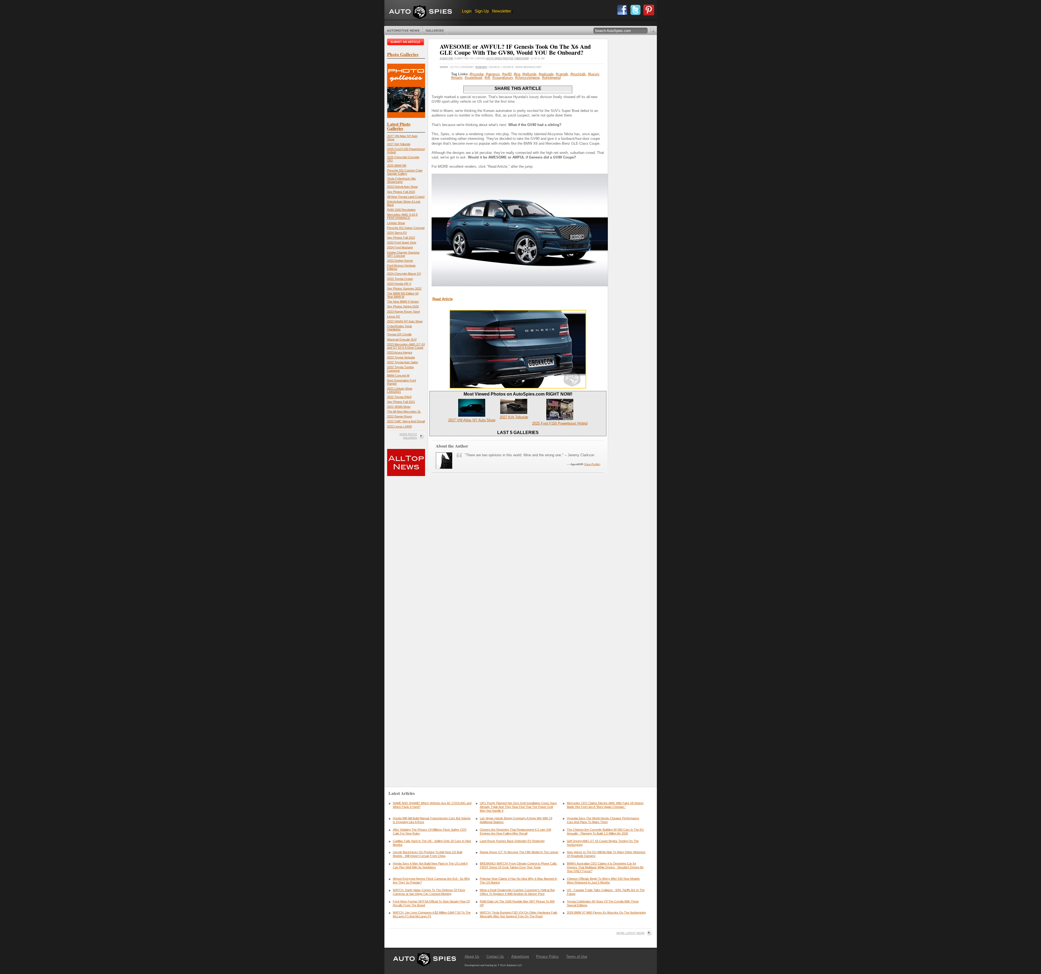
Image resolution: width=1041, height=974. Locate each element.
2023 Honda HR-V (399, 283)
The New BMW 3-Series (403, 301)
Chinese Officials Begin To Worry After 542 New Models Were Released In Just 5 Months (603, 880)
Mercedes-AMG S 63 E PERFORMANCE (402, 216)
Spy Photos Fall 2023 (401, 191)
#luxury (593, 74)
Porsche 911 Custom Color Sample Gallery (405, 172)
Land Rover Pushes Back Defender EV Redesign (512, 841)
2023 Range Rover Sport (403, 311)
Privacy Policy (547, 956)
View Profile (592, 464)
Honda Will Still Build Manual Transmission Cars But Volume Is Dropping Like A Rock (432, 820)
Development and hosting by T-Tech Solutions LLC (493, 965)
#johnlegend (551, 78)
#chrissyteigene (527, 78)
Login (466, 11)
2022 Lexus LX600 (399, 426)
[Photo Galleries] (406, 117)
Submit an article (406, 42)
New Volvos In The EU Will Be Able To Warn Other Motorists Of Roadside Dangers (606, 853)
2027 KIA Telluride (398, 144)
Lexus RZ (393, 316)
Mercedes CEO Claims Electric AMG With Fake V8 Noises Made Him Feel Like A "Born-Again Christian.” (605, 804)
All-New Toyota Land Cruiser (406, 196)
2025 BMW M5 (396, 165)
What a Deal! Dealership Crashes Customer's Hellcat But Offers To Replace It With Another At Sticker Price (517, 891)
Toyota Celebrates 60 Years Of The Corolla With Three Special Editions (603, 903)
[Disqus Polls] (518, 557)
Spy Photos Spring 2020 (403, 306)
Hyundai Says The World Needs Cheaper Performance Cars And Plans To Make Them (603, 820)
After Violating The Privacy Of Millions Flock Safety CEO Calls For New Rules (430, 831)
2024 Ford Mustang (400, 247)
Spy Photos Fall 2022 (401, 237)
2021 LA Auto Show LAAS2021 (399, 390)
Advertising (520, 956)
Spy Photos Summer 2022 (404, 288)
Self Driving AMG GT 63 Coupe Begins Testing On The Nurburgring (603, 842)
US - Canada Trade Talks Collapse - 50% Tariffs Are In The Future (606, 891)
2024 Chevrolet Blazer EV (404, 273)
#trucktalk (578, 74)
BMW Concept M (398, 375)
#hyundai (477, 74)
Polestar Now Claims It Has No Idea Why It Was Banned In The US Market (518, 880)
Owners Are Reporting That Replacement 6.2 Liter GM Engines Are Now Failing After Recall (515, 831)
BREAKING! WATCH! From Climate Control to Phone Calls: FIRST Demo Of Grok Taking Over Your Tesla (518, 865)
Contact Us (495, 956)
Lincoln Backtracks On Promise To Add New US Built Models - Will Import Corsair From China (427, 853)
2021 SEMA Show (398, 406)
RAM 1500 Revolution (401, 209)
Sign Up (482, 11)
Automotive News (403, 30)
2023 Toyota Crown (400, 278)
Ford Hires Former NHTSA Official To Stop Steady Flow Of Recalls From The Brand (431, 903)
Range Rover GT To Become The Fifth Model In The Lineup (519, 852)
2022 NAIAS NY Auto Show (405, 321)
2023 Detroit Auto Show (402, 186)
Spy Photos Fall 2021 (401, 401)
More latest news (630, 932)
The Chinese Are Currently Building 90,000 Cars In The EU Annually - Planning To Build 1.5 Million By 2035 (605, 831)
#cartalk (562, 74)
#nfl (487, 78)
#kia (517, 74)
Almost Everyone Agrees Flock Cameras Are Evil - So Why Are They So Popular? (431, 880)
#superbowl (473, 78)
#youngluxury (502, 78)
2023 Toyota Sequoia (401, 357)
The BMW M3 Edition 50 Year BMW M (403, 295)
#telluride (529, 74)
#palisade (546, 74)
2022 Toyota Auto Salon (402, 362)
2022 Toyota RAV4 (399, 397)
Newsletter (501, 11)
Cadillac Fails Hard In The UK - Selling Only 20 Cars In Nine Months (432, 842)
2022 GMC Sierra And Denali (406, 421)
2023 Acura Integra (399, 352)
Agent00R (446, 58)
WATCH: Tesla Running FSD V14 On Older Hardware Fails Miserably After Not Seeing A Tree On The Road (518, 914)
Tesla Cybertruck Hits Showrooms (401, 180)
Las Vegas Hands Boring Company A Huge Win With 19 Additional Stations (516, 820)
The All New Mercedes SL (404, 411)
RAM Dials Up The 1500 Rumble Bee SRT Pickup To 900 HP (517, 903)
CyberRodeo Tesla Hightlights (399, 328)
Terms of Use (576, 956)
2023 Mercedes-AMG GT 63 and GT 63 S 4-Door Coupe (406, 346)
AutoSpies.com (420, 13)
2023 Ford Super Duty (401, 242)
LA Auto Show (396, 223)
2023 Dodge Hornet (400, 260)
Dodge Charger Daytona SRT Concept (403, 254)
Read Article (442, 299)
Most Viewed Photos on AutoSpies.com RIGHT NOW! (518, 394)
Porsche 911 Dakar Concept (406, 227)
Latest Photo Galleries (398, 126)
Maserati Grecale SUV (402, 339)
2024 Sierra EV (397, 232)
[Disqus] (518, 696)
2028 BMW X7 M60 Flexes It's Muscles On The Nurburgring (606, 912)
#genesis (493, 74)
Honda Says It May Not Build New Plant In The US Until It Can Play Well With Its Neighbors (430, 865)
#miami (456, 78)
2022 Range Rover (399, 416)
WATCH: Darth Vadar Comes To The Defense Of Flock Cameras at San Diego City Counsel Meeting (429, 891)
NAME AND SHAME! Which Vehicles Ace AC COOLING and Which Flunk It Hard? (432, 804)
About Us (472, 956)
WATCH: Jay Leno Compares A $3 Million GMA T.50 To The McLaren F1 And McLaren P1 (432, 914)
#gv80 (507, 74)
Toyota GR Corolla (399, 334)
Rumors (481, 67)
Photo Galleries (434, 30)
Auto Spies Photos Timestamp (507, 58)
